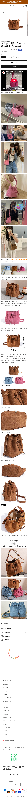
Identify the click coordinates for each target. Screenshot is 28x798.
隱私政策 (5, 724)
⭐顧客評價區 (6, 710)
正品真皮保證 (6, 687)
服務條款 (5, 731)
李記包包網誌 (6, 707)
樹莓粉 (18, 57)
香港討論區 (5, 714)
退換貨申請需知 (7, 681)
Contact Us (5, 734)
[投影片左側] (10, 38)
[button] (2, 5)
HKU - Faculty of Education (9, 721)
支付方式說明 (6, 691)
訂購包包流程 (6, 694)
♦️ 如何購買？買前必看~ (9, 740)
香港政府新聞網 (7, 717)
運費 (6, 51)
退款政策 (8, 796)
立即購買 (14, 66)
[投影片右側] (17, 38)
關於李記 (5, 677)
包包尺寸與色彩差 (7, 697)
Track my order (6, 727)
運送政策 (22, 796)
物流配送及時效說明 (8, 684)
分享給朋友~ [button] (6, 623)
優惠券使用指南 (7, 701)
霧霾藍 (11, 57)
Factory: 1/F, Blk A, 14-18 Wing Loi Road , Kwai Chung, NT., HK (14, 748)
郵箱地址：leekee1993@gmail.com (11, 744)
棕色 (4, 57)
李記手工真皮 (7, 795)
